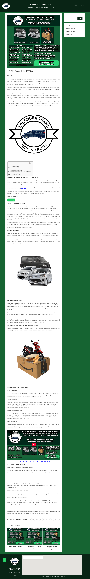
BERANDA (76, 6)
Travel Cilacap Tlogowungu (71, 32)
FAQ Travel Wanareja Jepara (15, 174)
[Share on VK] (46, 519)
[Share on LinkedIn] (40, 519)
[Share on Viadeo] (56, 519)
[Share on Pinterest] (37, 519)
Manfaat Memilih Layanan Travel (16, 173)
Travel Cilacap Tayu (70, 34)
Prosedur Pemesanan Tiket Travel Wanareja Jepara (20, 165)
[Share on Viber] (43, 519)
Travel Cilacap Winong (70, 28)
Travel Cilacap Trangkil (70, 31)
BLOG (83, 6)
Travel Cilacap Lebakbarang (16, 546)
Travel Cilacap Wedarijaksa (71, 29)
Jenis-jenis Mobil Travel (15, 169)
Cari (67, 15)
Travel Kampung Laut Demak (34, 546)
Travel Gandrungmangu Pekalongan (52, 547)
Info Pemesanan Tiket (15, 166)
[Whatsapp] (4, 560)
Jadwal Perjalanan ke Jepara (16, 170)
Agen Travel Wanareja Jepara (15, 167)
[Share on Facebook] (33, 519)
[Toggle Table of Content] (29, 163)
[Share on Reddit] (49, 519)
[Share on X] (30, 519)
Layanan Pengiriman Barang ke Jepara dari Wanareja (20, 171)
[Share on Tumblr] (52, 519)
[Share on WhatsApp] (59, 519)
